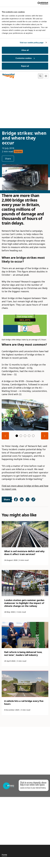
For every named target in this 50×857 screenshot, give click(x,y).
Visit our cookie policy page (32, 43)
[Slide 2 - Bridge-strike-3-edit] (21, 436)
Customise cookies (24, 58)
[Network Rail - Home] (8, 76)
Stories (18, 151)
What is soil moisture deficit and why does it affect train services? (24, 553)
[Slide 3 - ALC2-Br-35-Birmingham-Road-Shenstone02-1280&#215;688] (25, 436)
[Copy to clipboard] (33, 499)
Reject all (25, 66)
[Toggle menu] (45, 76)
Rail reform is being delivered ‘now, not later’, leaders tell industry (23, 653)
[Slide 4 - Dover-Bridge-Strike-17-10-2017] (29, 436)
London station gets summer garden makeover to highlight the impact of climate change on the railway (24, 603)
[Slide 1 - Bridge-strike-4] (17, 436)
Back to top (36, 851)
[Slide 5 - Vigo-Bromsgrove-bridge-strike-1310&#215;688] (33, 436)
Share (8, 158)
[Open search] (40, 76)
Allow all (25, 50)
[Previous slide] (5, 435)
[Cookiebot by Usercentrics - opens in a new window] (37, 3)
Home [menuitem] (4, 854)
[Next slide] (44, 435)
